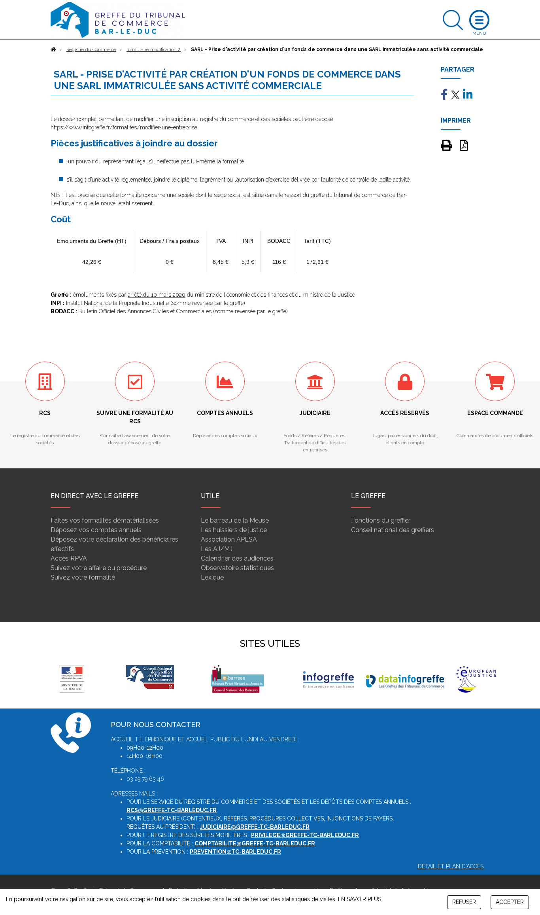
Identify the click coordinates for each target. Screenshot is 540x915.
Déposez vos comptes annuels (96, 530)
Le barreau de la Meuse (235, 520)
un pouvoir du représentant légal (107, 161)
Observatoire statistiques (237, 568)
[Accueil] (53, 49)
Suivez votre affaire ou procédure (99, 568)
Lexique (212, 577)
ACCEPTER (510, 902)
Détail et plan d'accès (450, 866)
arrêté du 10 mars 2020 (156, 295)
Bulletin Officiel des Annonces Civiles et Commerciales (144, 311)
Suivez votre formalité (83, 577)
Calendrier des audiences (237, 558)
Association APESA (229, 539)
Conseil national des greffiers (392, 530)
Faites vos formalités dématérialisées (105, 520)
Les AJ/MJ (216, 549)
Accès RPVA (69, 558)
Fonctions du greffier (380, 520)
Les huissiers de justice (234, 530)
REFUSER (464, 902)
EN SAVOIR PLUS (359, 899)
